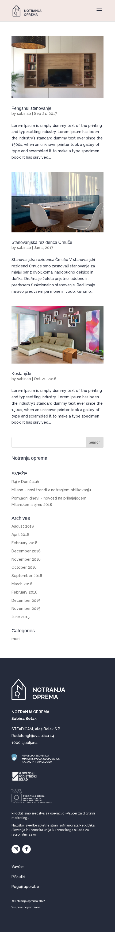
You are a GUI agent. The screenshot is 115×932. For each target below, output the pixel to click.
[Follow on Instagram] (15, 849)
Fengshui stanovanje (31, 108)
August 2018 (22, 526)
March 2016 (21, 584)
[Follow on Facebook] (26, 849)
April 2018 (20, 534)
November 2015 (25, 608)
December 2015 (25, 600)
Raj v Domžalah (25, 481)
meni (15, 639)
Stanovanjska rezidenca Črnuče (41, 242)
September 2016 (26, 576)
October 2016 (24, 567)
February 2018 (24, 543)
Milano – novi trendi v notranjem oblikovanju (51, 490)
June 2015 (20, 617)
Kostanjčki (21, 373)
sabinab (24, 113)
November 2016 (26, 559)
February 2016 (24, 592)
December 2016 (26, 551)
